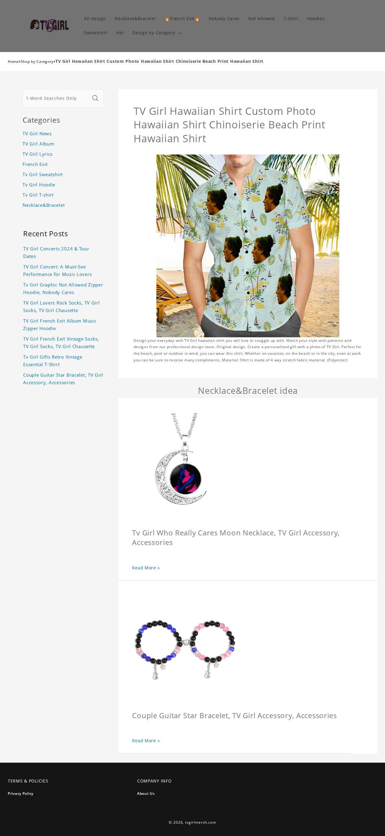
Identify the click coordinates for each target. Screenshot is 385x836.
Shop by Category (37, 61)
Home (13, 61)
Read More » (146, 568)
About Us (146, 793)
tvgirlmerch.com (200, 822)
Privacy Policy (20, 793)
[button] (156, 33)
